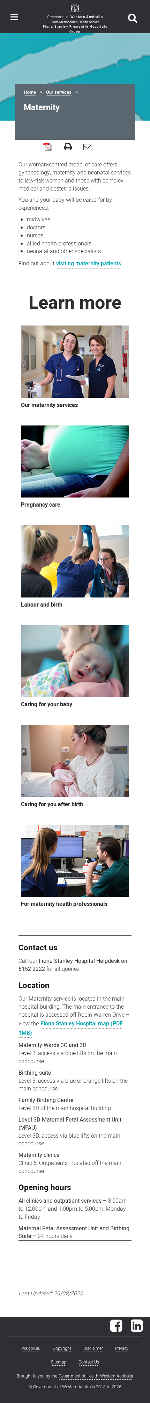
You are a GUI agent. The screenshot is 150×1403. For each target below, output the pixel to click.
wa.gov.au (31, 1348)
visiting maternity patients (88, 263)
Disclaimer (93, 1348)
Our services (59, 92)
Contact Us (88, 1362)
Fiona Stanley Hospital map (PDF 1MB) (70, 1028)
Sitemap (58, 1362)
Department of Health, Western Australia (96, 1376)
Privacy (121, 1348)
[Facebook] (116, 1329)
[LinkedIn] (136, 1329)
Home (30, 92)
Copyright (62, 1348)
